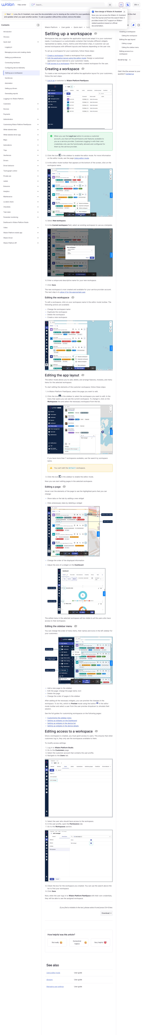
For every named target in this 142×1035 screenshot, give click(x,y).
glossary (49, 980)
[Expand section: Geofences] (38, 155)
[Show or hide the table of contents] (138, 25)
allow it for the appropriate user (72, 292)
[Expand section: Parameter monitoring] (38, 217)
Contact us (130, 74)
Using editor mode (81, 158)
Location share (8, 202)
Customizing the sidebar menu (59, 718)
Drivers (5, 160)
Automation (8, 83)
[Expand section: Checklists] (38, 206)
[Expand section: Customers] (38, 104)
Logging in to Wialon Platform (13, 99)
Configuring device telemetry (15, 68)
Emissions (6, 186)
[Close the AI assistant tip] (124, 11)
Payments (6, 114)
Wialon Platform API (10, 243)
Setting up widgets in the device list (61, 723)
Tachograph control (10, 171)
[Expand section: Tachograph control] (38, 170)
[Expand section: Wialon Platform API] (38, 243)
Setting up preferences (13, 57)
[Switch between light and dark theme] (128, 4)
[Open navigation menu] (110, 5)
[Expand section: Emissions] (38, 186)
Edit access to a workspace (58, 63)
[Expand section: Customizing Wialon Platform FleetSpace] (38, 124)
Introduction (7, 32)
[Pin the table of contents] (133, 25)
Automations (7, 145)
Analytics (6, 191)
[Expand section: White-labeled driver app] (38, 134)
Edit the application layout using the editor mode (66, 58)
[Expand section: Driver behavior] (38, 165)
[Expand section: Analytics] (38, 191)
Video (5, 227)
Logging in (8, 47)
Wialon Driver (8, 238)
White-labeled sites (10, 129)
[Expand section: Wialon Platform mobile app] (38, 232)
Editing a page (127, 43)
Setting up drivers (11, 88)
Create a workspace (55, 55)
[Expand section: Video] (38, 227)
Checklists (6, 207)
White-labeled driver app (12, 135)
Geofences (9, 78)
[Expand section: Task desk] (38, 212)
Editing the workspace (129, 35)
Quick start (7, 42)
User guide (65, 27)
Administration (8, 119)
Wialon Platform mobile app (12, 232)
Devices (6, 109)
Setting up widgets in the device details (63, 726)
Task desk (7, 212)
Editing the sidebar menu (130, 47)
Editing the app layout (127, 39)
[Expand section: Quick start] (38, 42)
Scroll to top (122, 60)
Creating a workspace (127, 32)
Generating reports (11, 93)
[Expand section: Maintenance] (38, 196)
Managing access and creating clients (18, 52)
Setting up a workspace (13, 73)
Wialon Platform (51, 27)
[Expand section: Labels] (38, 181)
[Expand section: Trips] (38, 150)
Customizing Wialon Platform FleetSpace (17, 124)
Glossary (6, 37)
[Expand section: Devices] (38, 109)
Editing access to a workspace (126, 52)
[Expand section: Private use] (38, 176)
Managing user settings (55, 987)
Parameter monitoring (10, 217)
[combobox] (69, 5)
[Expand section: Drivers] (38, 160)
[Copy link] (95, 33)
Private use (7, 176)
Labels (5, 181)
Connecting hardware (12, 62)
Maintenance (7, 196)
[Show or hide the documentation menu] (38, 25)
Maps (5, 140)
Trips (5, 150)
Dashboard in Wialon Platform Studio (15, 222)
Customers (7, 104)
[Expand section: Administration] (38, 119)
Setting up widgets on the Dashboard (62, 721)
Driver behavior (8, 166)
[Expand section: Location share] (38, 201)
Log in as (51, 80)
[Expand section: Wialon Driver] (38, 237)
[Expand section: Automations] (38, 145)
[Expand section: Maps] (38, 140)
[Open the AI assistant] (121, 4)
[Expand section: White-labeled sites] (38, 129)
